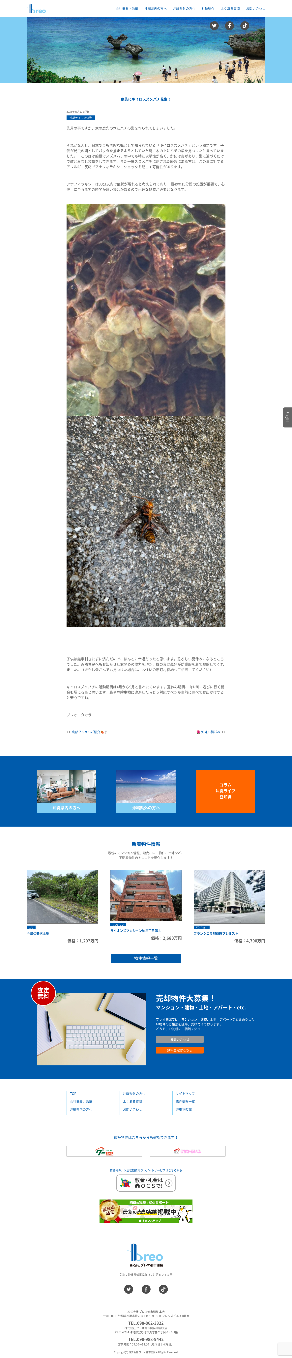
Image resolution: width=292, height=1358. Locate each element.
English (287, 417)
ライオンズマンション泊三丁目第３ (135, 930)
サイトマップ (185, 1093)
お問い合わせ (255, 8)
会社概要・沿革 (127, 8)
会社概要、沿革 (81, 1101)
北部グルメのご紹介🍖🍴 (90, 732)
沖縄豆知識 (184, 1109)
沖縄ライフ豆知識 (81, 117)
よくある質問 (230, 8)
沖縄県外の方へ (146, 808)
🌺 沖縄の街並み (208, 732)
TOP (73, 1093)
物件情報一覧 (146, 958)
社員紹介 (208, 8)
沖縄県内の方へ (66, 808)
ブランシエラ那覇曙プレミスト (216, 933)
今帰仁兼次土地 (38, 933)
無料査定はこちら (179, 1050)
